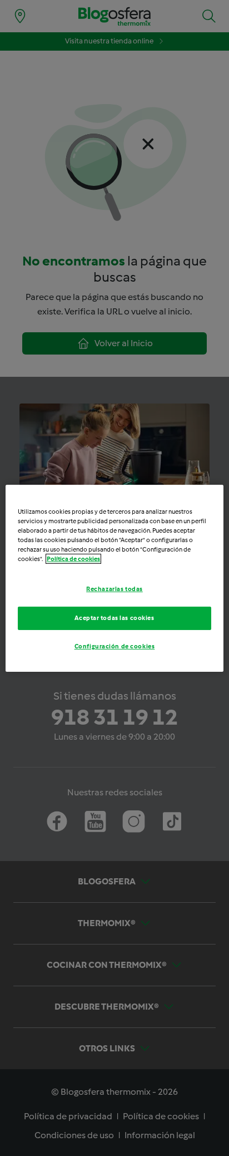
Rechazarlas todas (114, 589)
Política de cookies (73, 559)
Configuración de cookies (114, 646)
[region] (114, 577)
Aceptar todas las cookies (114, 618)
